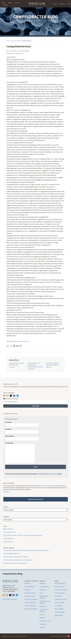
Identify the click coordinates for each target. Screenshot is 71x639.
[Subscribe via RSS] (4, 396)
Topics (55, 4)
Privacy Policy (41, 474)
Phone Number (9, 436)
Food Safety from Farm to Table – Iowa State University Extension (22, 535)
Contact (5, 5)
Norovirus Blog (59, 609)
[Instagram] (8, 396)
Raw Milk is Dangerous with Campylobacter (52, 364)
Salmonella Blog (60, 612)
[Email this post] (11, 346)
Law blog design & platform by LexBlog (59, 636)
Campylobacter (44, 586)
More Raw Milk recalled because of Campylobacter (18, 560)
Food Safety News (8, 538)
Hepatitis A (43, 606)
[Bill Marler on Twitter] (11, 395)
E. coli (41, 593)
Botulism (42, 583)
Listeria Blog (58, 606)
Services (17, 3)
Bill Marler (28, 583)
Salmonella (43, 624)
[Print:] (8, 345)
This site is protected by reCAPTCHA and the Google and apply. (33, 474)
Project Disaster (8, 542)
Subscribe (62, 4)
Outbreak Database (30, 606)
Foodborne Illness (30, 596)
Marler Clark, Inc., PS (9, 585)
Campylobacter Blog (35, 16)
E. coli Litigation (29, 586)
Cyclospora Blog (59, 593)
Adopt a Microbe (8, 529)
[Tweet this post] (14, 346)
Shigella (42, 627)
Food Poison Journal (9, 532)
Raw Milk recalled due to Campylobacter (15, 563)
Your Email (8, 429)
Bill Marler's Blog (60, 583)
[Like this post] (17, 346)
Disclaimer (14, 599)
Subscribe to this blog (11, 398)
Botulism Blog (59, 586)
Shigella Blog (59, 615)
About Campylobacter (46, 486)
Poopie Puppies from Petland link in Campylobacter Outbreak (35, 365)
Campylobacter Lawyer (14, 51)
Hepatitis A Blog (59, 602)
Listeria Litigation (30, 602)
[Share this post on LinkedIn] (20, 346)
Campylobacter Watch (15, 41)
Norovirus (42, 618)
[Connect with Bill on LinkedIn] (18, 396)
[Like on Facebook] (14, 396)
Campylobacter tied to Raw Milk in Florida (15, 557)
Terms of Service (53, 474)
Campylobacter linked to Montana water (16, 364)
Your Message (9, 443)
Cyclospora (43, 590)
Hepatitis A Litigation (31, 599)
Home (3, 3)
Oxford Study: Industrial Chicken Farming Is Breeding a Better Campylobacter (26, 550)
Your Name (8, 422)
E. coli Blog (58, 596)
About (10, 3)
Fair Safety (28, 590)
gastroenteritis (25, 341)
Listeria (42, 614)
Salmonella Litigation (31, 609)
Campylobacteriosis (15, 341)
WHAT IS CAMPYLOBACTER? (11, 553)
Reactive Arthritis (45, 621)
